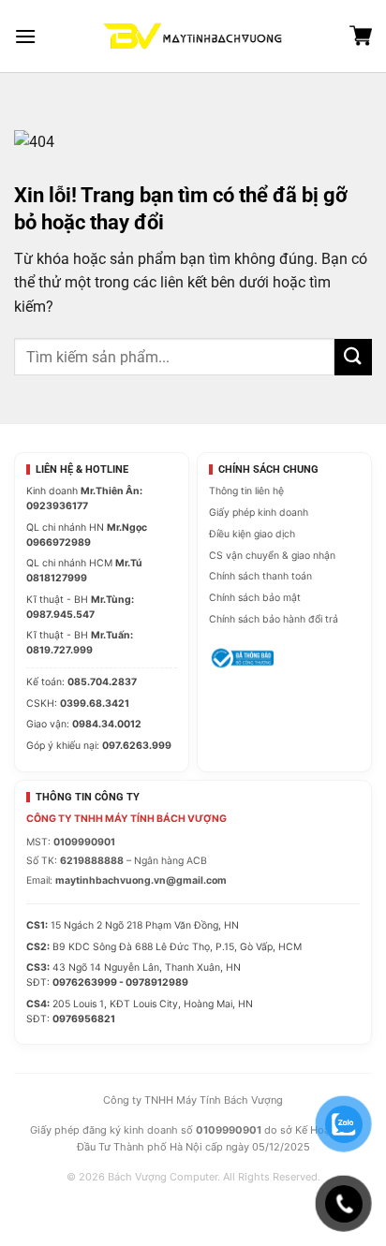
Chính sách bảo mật (255, 598)
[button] (25, 36)
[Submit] (353, 357)
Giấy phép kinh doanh (258, 512)
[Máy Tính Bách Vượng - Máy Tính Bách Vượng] (193, 36)
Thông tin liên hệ (246, 491)
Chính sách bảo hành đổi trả (273, 619)
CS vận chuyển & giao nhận (272, 556)
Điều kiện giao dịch (252, 534)
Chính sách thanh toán (260, 576)
